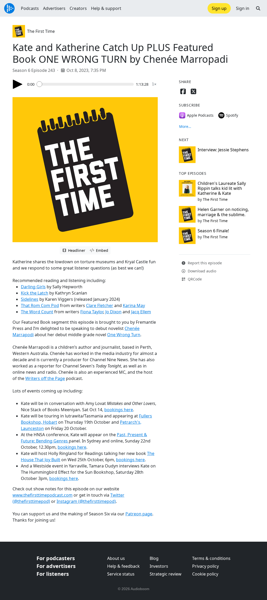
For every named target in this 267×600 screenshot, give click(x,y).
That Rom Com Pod (40, 305)
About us (116, 558)
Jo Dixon (113, 312)
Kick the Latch (34, 293)
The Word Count (37, 312)
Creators (78, 8)
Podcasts (30, 8)
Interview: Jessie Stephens (223, 150)
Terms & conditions (211, 558)
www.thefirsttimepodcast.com (42, 495)
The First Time (41, 31)
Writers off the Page (45, 378)
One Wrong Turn (123, 335)
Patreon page (138, 514)
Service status (121, 574)
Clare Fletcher (99, 305)
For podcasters (56, 558)
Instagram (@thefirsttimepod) (86, 501)
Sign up (219, 8)
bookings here (118, 410)
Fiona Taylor (91, 312)
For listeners (53, 573)
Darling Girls (33, 287)
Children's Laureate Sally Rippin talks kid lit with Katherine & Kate (222, 188)
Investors (159, 566)
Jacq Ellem (141, 312)
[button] (258, 8)
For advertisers (56, 566)
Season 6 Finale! (213, 231)
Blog (154, 558)
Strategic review (165, 574)
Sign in (242, 8)
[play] (18, 84)
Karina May (134, 305)
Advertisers (54, 8)
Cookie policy (205, 574)
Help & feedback (123, 566)
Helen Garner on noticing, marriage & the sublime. (223, 212)
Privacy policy (205, 566)
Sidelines (29, 299)
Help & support (106, 8)
